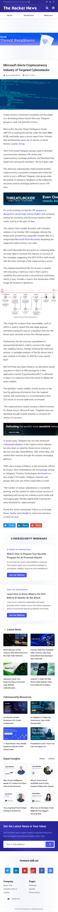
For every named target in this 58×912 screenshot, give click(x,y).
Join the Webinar (17, 575)
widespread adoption (13, 444)
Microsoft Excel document (27, 239)
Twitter (13, 513)
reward (18, 214)
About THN (7, 885)
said (51, 162)
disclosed (42, 473)
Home (9, 15)
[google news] (50, 870)
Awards (32, 889)
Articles (51, 759)
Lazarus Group (17, 144)
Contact (6, 892)
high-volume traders (31, 214)
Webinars (48, 15)
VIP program (38, 210)
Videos (42, 759)
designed (7, 214)
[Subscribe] (49, 844)
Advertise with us (10, 889)
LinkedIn (25, 513)
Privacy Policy (34, 892)
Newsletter (29, 15)
